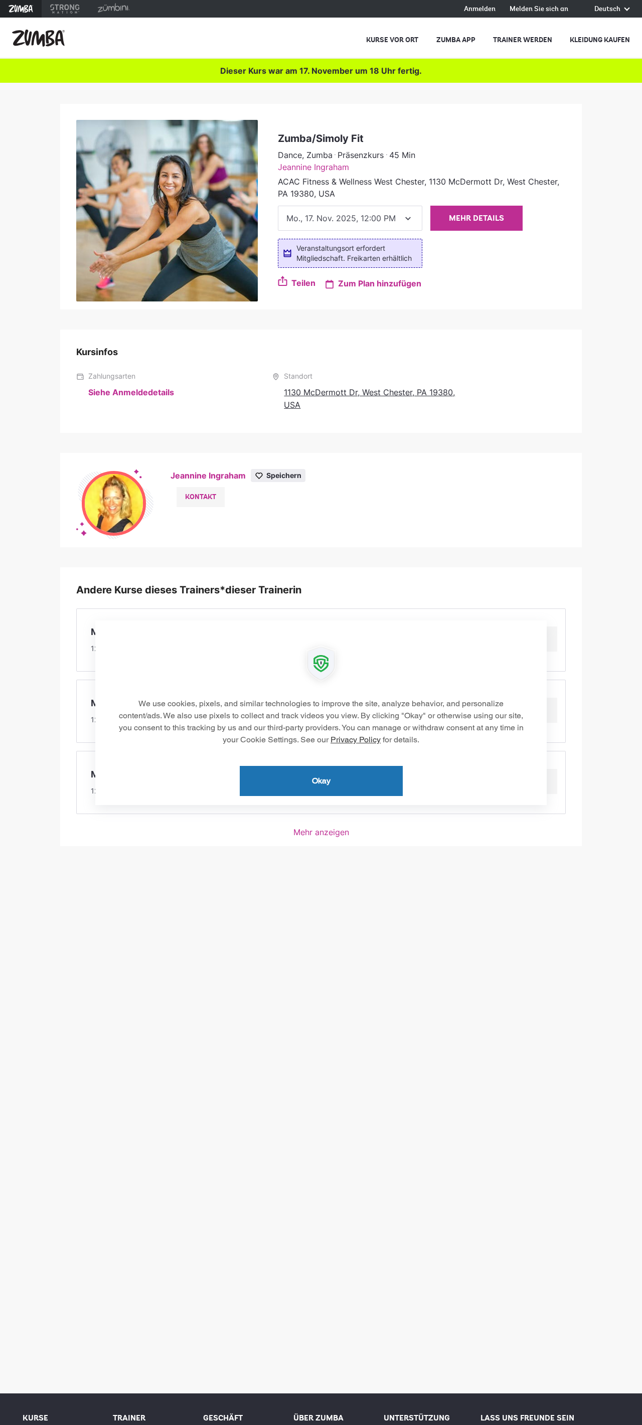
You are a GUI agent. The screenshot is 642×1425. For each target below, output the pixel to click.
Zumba (21, 9)
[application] (321, 712)
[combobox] (350, 218)
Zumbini (113, 9)
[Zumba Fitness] (38, 38)
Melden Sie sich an (539, 9)
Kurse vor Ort (392, 40)
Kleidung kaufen (600, 40)
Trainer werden (522, 40)
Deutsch (608, 9)
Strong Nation (65, 9)
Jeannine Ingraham (313, 167)
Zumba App (455, 40)
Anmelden (480, 9)
